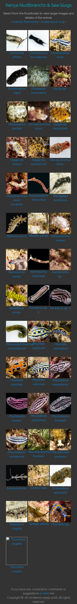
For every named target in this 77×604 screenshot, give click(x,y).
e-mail (44, 593)
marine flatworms (26, 22)
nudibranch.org (52, 22)
